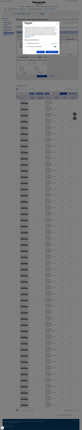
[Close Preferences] (2, 427)
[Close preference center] (58, 23)
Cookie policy (27, 37)
